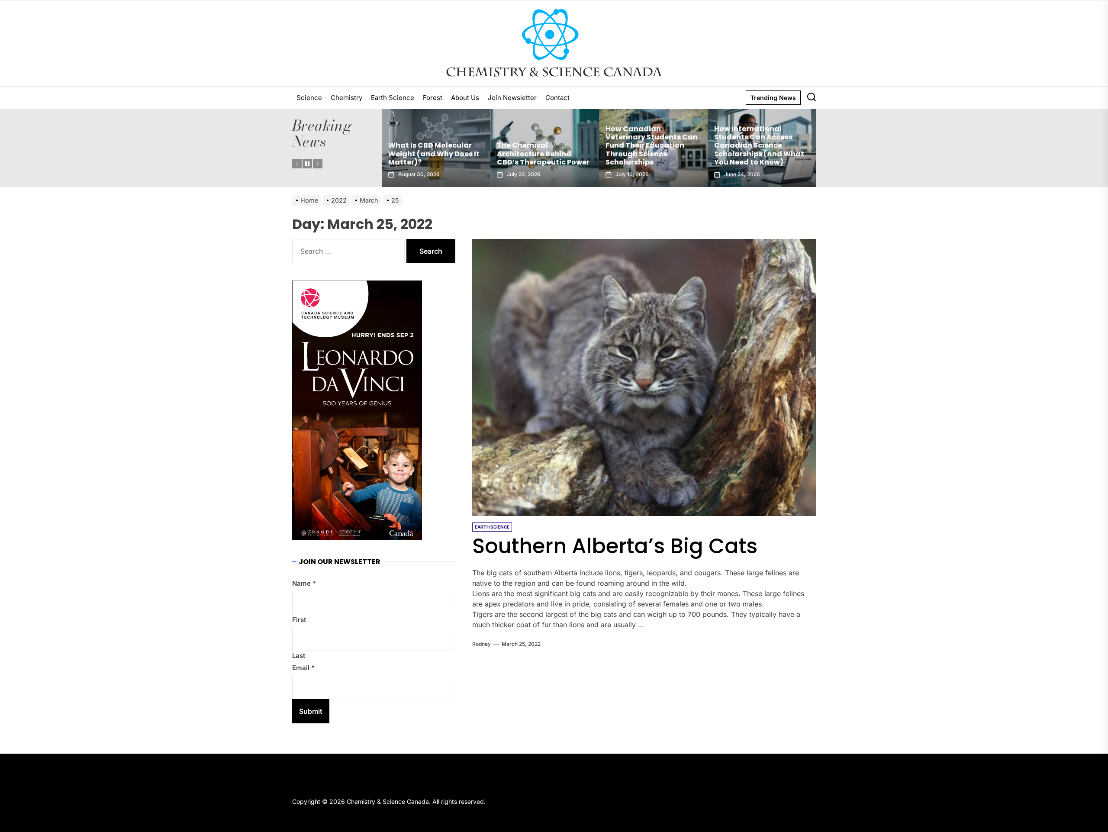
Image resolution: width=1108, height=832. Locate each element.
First (299, 620)
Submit (310, 711)
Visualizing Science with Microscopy (758, 158)
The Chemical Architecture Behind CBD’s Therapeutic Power (434, 153)
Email (303, 668)
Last (298, 655)
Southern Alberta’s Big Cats (614, 546)
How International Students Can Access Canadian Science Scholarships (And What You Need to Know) (651, 145)
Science (309, 98)
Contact (557, 98)
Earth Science (392, 98)
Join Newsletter (512, 98)
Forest (432, 98)
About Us (465, 98)
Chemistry (346, 98)
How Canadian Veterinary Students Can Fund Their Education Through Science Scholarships (543, 145)
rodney (481, 644)
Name (304, 583)
